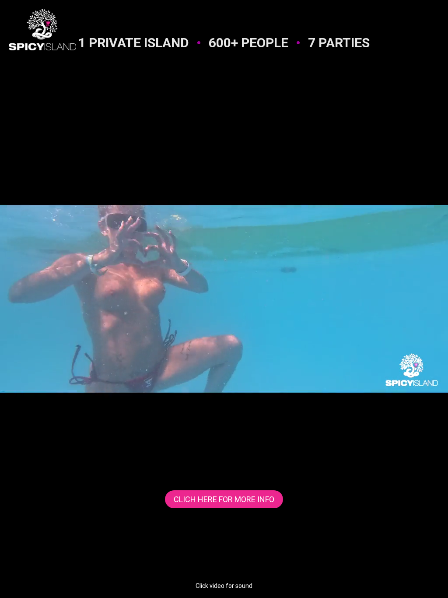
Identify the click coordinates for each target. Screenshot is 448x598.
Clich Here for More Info (224, 499)
